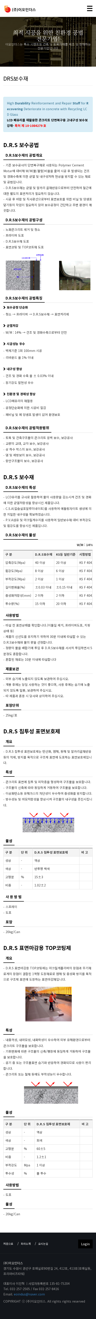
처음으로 (8, 1243)
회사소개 (26, 1243)
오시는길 (43, 1243)
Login (85, 1243)
